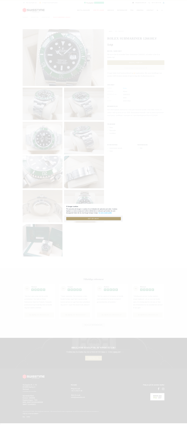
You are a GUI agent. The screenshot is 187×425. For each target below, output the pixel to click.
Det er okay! (93, 218)
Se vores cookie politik (105, 213)
